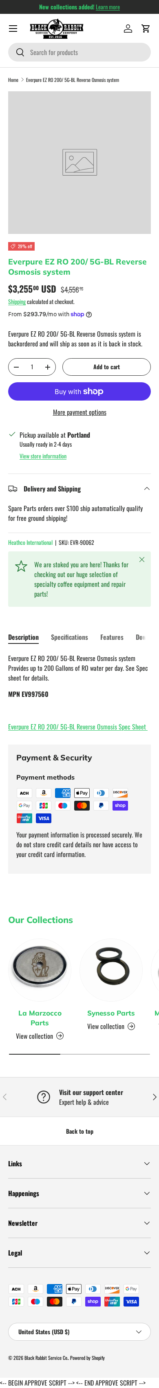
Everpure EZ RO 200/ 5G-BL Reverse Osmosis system (72, 79)
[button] (146, 28)
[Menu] (13, 28)
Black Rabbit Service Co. (46, 1357)
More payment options (79, 412)
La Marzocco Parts (40, 1018)
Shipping (17, 301)
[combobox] (79, 52)
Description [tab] (23, 637)
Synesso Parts (111, 1013)
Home (13, 79)
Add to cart (106, 366)
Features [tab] (112, 637)
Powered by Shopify (87, 1357)
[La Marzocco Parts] (40, 970)
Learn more (108, 6)
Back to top (79, 1131)
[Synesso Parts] (111, 970)
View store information (43, 456)
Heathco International (30, 542)
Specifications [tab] (69, 637)
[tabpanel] (79, 692)
